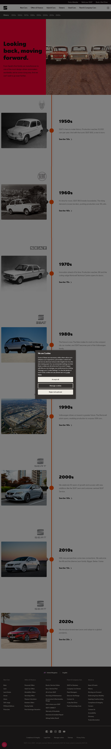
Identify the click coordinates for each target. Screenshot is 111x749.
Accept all (55, 379)
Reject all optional (55, 392)
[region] (55, 374)
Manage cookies (55, 386)
